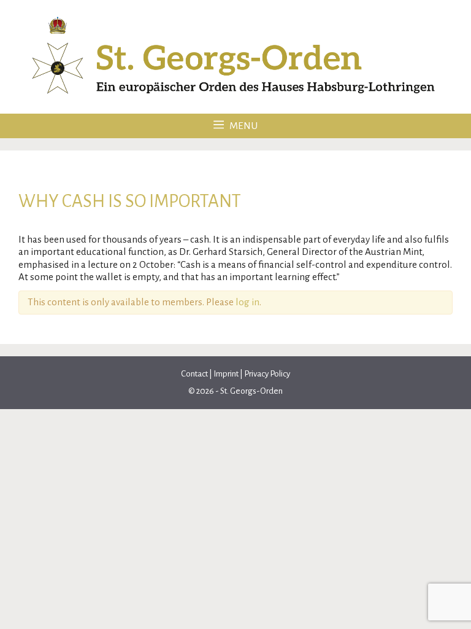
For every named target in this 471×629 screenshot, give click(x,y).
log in (247, 302)
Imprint (226, 373)
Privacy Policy (267, 373)
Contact (195, 373)
